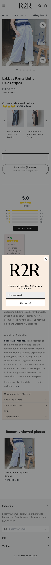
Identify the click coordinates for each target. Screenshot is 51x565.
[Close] (45, 258)
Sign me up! (25, 303)
